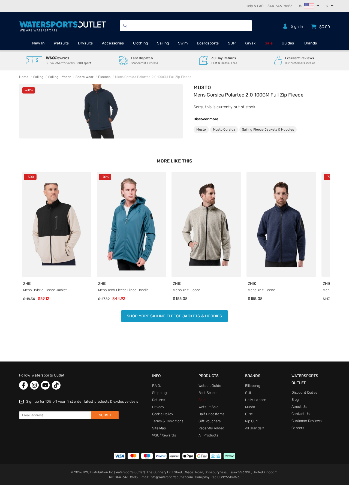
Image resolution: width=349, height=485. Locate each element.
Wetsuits (61, 43)
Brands (310, 43)
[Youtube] (45, 385)
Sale (269, 43)
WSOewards (164, 435)
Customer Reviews (306, 421)
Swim (183, 43)
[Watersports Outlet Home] (62, 25)
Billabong (252, 386)
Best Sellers (207, 393)
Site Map (159, 428)
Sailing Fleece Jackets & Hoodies (268, 129)
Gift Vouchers (209, 421)
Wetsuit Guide (209, 386)
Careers (297, 428)
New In (38, 43)
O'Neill (250, 414)
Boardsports (208, 43)
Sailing (163, 43)
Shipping (159, 393)
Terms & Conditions (167, 421)
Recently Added (211, 428)
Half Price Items (211, 414)
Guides (288, 43)
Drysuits (85, 43)
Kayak (250, 43)
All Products (208, 435)
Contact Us (300, 414)
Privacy (158, 407)
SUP (232, 43)
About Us (298, 407)
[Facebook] (23, 385)
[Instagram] (34, 385)
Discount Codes (304, 392)
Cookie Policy (162, 414)
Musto (202, 88)
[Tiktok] (56, 385)
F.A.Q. (156, 386)
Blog (295, 399)
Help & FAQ (255, 6)
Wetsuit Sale (208, 407)
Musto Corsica (224, 129)
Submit (105, 415)
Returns (158, 400)
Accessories (113, 43)
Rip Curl (251, 421)
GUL (248, 393)
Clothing (140, 43)
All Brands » (254, 428)
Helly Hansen (255, 400)
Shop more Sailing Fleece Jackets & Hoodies (174, 316)
